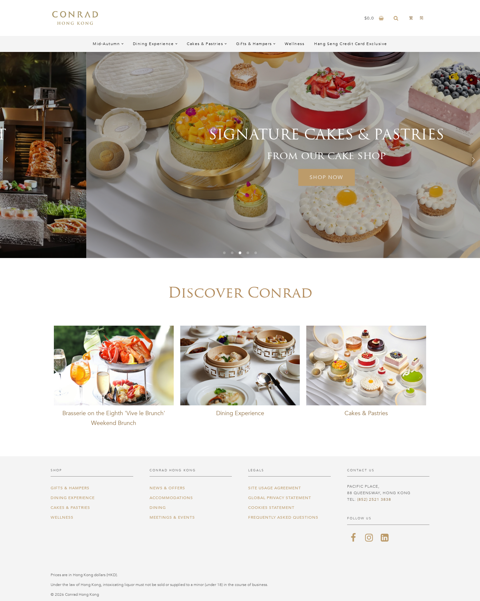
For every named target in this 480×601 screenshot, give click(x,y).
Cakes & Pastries (205, 43)
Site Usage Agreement (274, 488)
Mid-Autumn (106, 43)
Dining (158, 507)
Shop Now (240, 177)
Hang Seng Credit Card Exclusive (350, 43)
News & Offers (167, 488)
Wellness (294, 43)
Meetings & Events (172, 517)
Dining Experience (153, 43)
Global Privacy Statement (279, 497)
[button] (6, 159)
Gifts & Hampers (254, 43)
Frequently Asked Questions (283, 517)
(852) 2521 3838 (374, 499)
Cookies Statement (271, 507)
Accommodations (171, 497)
